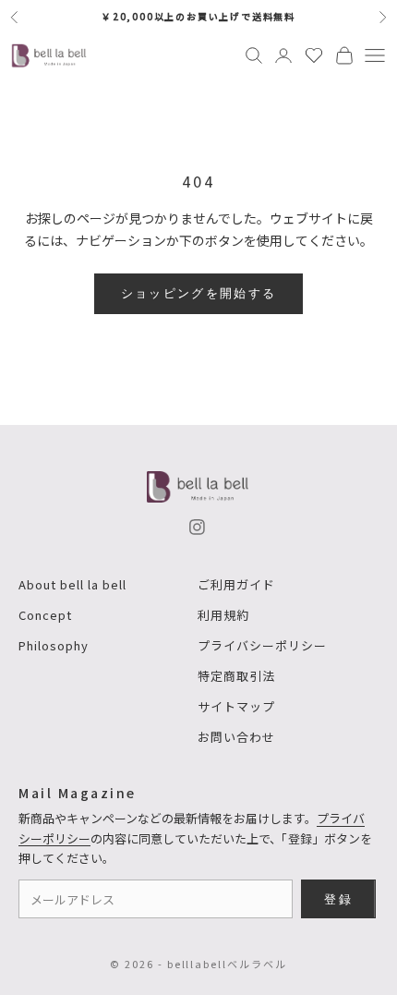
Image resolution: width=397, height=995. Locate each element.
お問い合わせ (236, 737)
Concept (45, 615)
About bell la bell (72, 584)
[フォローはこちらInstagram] (197, 527)
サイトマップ (236, 706)
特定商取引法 (236, 676)
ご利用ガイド (236, 584)
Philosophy (53, 645)
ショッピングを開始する (199, 292)
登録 (338, 899)
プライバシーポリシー (262, 645)
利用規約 (223, 615)
